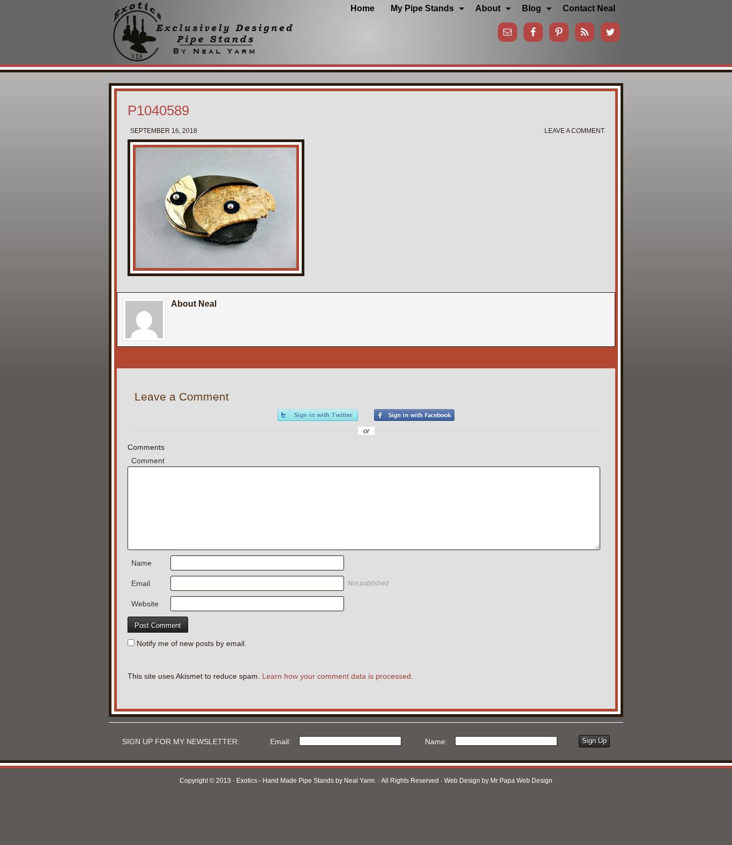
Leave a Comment (574, 131)
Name (141, 563)
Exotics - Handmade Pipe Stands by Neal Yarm (197, 27)
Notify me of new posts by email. (192, 643)
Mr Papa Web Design (521, 780)
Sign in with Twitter (318, 415)
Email (140, 583)
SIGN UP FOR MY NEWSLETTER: (181, 741)
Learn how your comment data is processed (336, 676)
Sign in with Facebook (414, 415)
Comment (148, 460)
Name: (436, 741)
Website (145, 603)
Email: (280, 741)
